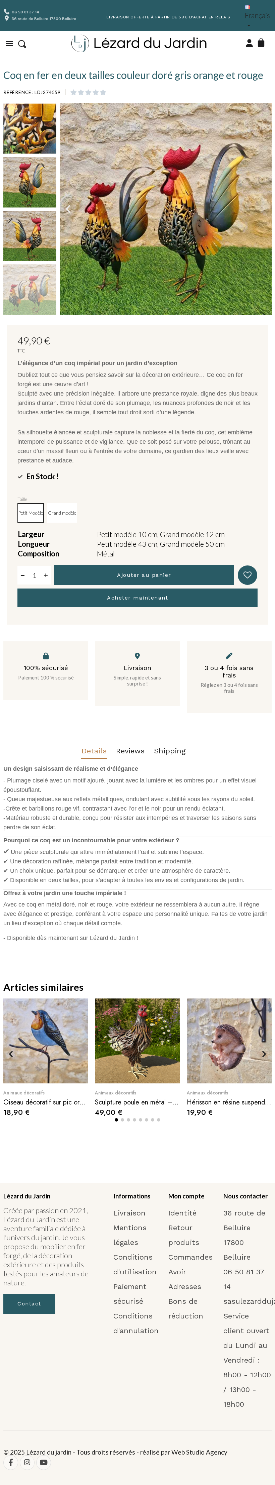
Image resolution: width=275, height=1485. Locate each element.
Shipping (169, 751)
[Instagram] (27, 1462)
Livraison (137, 668)
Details (94, 751)
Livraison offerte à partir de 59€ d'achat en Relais (168, 17)
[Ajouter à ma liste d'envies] (247, 575)
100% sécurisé (46, 668)
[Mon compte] (249, 43)
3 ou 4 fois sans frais (229, 671)
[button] (22, 44)
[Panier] (262, 43)
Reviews (130, 751)
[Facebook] (10, 1462)
